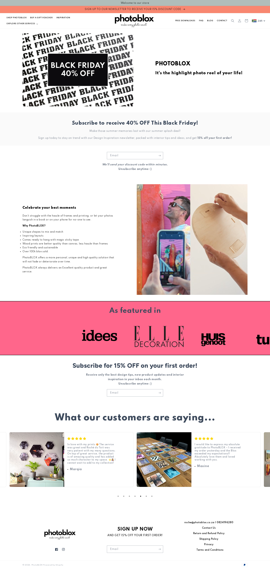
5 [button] (140, 496)
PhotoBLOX (37, 565)
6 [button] (146, 496)
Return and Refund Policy (209, 533)
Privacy (208, 544)
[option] (190, 336)
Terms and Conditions (210, 550)
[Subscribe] (159, 155)
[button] (22, 24)
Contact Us (209, 528)
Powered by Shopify (53, 565)
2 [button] (123, 496)
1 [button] (118, 496)
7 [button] (151, 496)
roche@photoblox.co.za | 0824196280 (208, 522)
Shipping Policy (208, 539)
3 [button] (129, 496)
